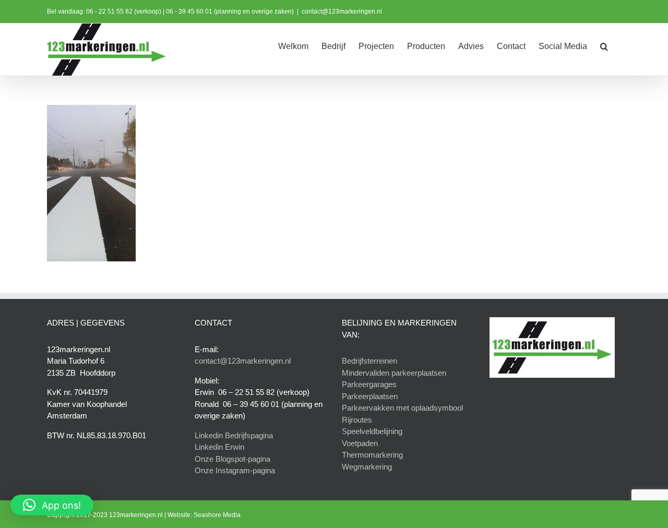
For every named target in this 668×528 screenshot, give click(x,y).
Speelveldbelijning (372, 431)
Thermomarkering (372, 454)
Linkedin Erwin (219, 446)
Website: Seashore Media (204, 515)
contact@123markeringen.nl (342, 11)
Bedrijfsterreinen (369, 360)
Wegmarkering (367, 466)
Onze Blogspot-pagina (232, 458)
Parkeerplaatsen (370, 396)
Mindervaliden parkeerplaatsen (394, 372)
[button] (604, 45)
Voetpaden (360, 443)
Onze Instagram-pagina (235, 470)
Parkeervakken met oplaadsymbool (402, 407)
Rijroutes (357, 419)
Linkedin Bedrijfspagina (234, 435)
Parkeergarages (369, 384)
